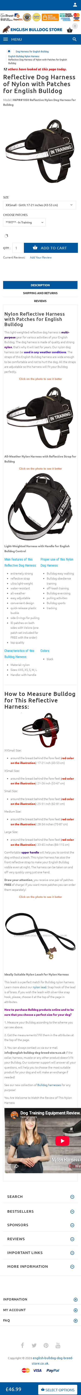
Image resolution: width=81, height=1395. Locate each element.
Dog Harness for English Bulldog (32, 51)
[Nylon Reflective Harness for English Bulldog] (40, 417)
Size (6, 197)
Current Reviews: (14, 257)
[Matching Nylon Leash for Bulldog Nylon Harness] (40, 935)
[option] (40, 151)
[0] (70, 32)
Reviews (40, 301)
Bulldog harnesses (49, 1085)
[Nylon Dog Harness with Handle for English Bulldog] (40, 507)
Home (9, 51)
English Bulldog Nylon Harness (23, 56)
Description (40, 285)
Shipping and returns (40, 293)
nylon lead (39, 987)
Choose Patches (15, 215)
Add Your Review (41, 257)
